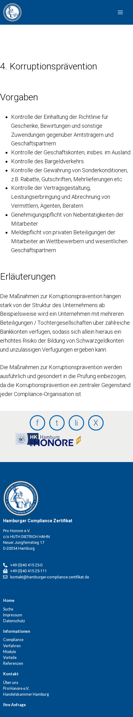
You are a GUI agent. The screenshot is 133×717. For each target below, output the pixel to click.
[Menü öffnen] (98, 12)
